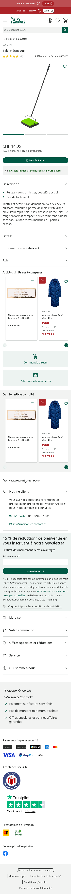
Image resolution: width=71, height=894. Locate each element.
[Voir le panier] (65, 20)
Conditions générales (35, 882)
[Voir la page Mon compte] (50, 20)
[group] (35, 96)
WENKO (7, 45)
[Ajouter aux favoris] (64, 66)
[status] (31, 30)
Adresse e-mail (11, 556)
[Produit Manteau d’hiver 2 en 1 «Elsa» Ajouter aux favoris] (66, 281)
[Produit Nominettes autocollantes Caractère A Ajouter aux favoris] (32, 281)
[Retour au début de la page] (67, 870)
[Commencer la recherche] (65, 30)
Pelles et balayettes (16, 38)
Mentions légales (18, 876)
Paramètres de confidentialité (35, 888)
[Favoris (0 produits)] (57, 20)
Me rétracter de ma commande (35, 870)
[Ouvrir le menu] (5, 20)
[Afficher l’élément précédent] (5, 345)
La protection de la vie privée (46, 876)
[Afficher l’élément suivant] (66, 345)
